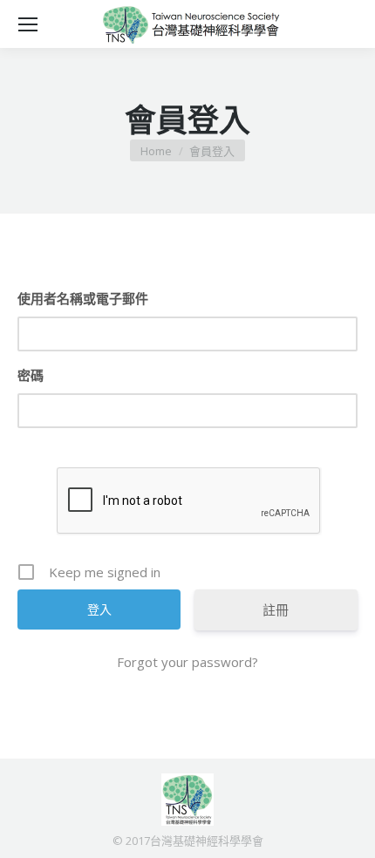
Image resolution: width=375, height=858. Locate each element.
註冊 (275, 609)
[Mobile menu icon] (27, 24)
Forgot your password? (187, 662)
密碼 (30, 375)
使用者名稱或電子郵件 (82, 298)
